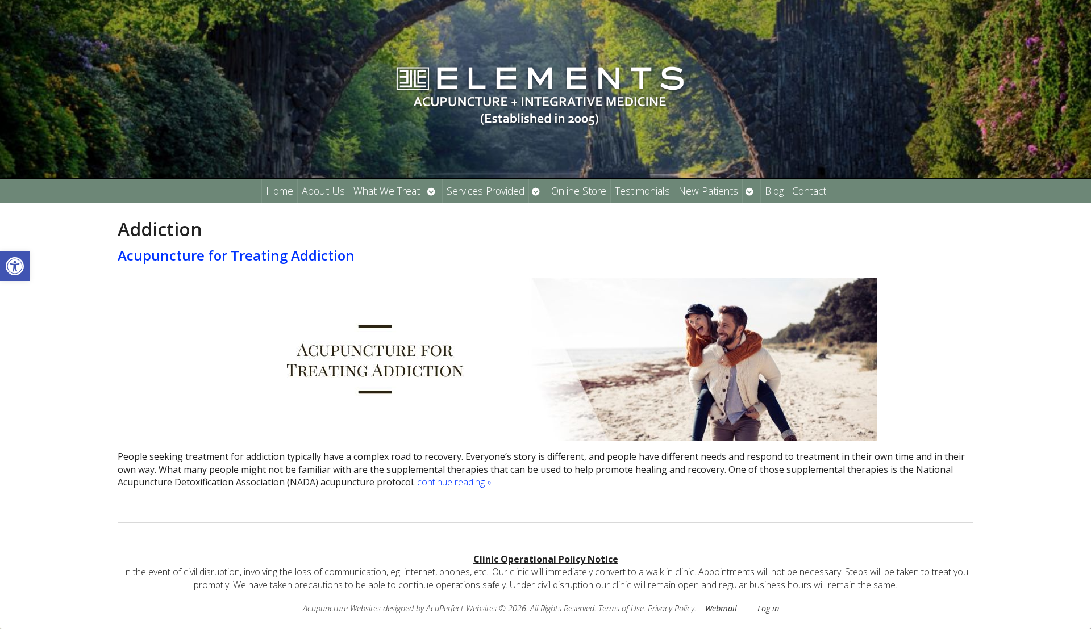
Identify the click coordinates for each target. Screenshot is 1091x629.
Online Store (578, 191)
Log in (768, 608)
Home (279, 191)
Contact (809, 191)
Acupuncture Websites (342, 608)
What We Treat (386, 191)
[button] (15, 266)
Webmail (721, 608)
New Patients (708, 191)
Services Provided (485, 191)
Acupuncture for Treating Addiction (236, 255)
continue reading (454, 482)
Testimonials (642, 191)
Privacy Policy (671, 608)
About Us (323, 191)
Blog (774, 191)
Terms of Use (621, 608)
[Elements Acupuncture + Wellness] (545, 89)
